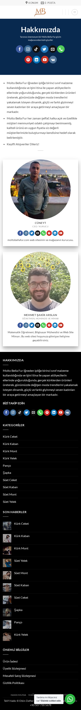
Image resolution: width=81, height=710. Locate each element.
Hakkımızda (18, 695)
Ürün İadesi (10, 661)
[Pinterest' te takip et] (28, 59)
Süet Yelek (9, 501)
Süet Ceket (10, 480)
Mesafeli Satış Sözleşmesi (19, 675)
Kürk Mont (10, 451)
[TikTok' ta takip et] (36, 49)
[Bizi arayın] (61, 49)
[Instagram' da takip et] (28, 49)
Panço (7, 465)
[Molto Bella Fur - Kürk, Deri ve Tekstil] (40, 12)
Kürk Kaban (10, 444)
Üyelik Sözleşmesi (14, 668)
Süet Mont (10, 494)
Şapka (7, 472)
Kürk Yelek (10, 458)
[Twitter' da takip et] (44, 49)
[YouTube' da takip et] (45, 59)
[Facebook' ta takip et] (20, 49)
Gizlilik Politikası (13, 683)
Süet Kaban (10, 487)
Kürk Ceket (10, 436)
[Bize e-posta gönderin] (53, 49)
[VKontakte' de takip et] (53, 59)
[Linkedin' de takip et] (36, 59)
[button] (75, 12)
